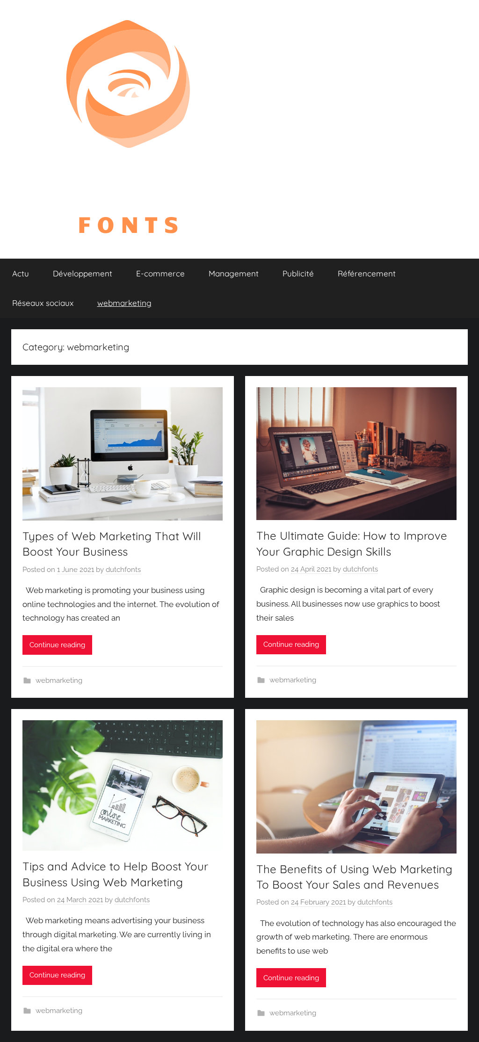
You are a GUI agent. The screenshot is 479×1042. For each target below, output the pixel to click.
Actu (20, 273)
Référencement (367, 273)
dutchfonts (123, 569)
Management (234, 273)
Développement (82, 273)
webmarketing (124, 303)
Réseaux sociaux (42, 303)
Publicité (298, 273)
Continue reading (57, 645)
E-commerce (160, 273)
